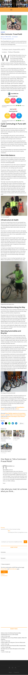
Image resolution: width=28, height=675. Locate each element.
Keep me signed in (6, 564)
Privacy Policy (4, 569)
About (10, 672)
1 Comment (15, 36)
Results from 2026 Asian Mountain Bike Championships (13, 645)
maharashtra (9, 38)
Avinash (3, 36)
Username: (3, 552)
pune (13, 38)
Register (3, 574)
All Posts (3, 31)
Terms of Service (13, 569)
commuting (4, 38)
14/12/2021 (8, 36)
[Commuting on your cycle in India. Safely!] (18, 433)
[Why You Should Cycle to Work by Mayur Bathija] (6, 446)
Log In (4, 571)
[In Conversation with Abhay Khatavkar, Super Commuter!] (6, 433)
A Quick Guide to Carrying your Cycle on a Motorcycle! (13, 642)
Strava (17, 408)
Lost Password (4, 575)
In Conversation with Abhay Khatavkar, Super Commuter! (6, 439)
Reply (4, 483)
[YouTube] (18, 666)
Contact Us (16, 672)
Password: (3, 558)
